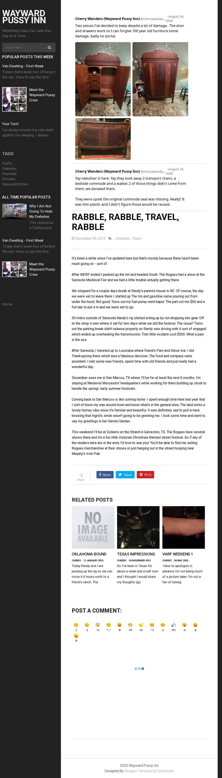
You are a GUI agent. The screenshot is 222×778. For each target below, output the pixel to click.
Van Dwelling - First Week (22, 66)
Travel (136, 238)
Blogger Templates (139, 771)
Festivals (9, 174)
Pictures (8, 179)
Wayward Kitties (15, 184)
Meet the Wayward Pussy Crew (42, 95)
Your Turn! (10, 124)
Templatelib (165, 771)
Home (7, 304)
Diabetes (9, 168)
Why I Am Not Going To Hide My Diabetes (40, 211)
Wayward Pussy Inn (24, 16)
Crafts (7, 163)
